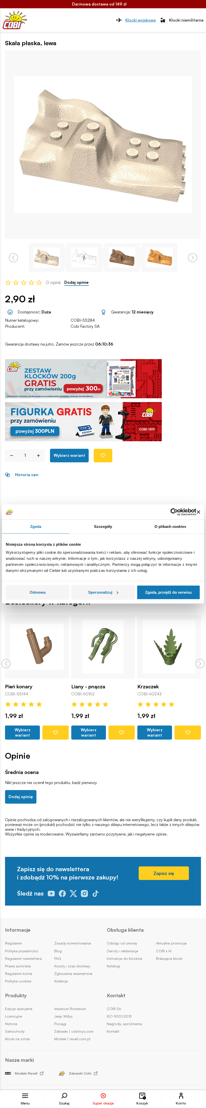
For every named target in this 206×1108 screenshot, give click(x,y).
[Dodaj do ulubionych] (103, 455)
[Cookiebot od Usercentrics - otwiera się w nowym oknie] (174, 512)
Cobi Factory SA (85, 326)
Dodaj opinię (21, 796)
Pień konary (19, 687)
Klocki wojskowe (140, 20)
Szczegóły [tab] (103, 526)
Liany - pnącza (88, 687)
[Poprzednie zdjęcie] (13, 257)
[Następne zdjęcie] (192, 257)
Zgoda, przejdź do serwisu (168, 592)
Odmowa (37, 592)
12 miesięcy (142, 311)
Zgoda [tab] (35, 526)
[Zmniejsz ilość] (9, 455)
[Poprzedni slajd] (6, 663)
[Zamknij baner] (198, 512)
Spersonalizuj (100, 592)
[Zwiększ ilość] (40, 455)
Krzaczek (148, 687)
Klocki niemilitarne (186, 20)
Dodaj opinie (76, 282)
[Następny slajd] (200, 663)
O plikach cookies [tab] (170, 526)
